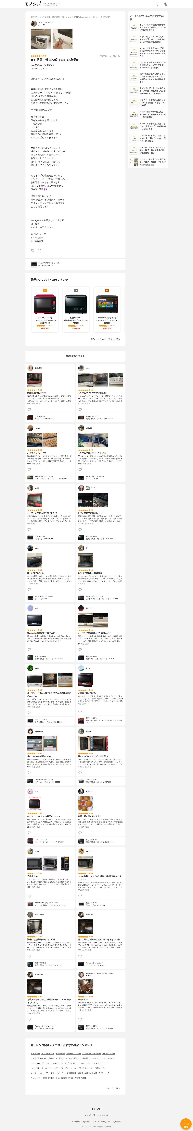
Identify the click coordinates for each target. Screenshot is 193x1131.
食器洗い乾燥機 (90, 1073)
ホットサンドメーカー (97, 1063)
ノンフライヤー (47, 1054)
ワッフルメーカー (86, 1068)
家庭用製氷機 (61, 1078)
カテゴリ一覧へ (113, 1088)
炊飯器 (33, 1058)
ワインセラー (36, 1078)
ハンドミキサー (53, 1063)
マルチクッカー (108, 1054)
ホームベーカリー (52, 1068)
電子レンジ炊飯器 (80, 1058)
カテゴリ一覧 (90, 1115)
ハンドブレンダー (38, 1063)
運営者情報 (76, 1122)
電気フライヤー (65, 1058)
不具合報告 (117, 1122)
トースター (35, 1054)
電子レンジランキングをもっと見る (105, 339)
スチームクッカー (73, 1054)
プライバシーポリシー (101, 1122)
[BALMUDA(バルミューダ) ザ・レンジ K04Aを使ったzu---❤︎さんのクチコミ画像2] (62, 39)
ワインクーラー (104, 1073)
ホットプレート (37, 1068)
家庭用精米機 (48, 1078)
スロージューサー (107, 1058)
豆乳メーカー (100, 1068)
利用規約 (86, 1122)
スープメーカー (37, 1073)
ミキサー (82, 1063)
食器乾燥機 (71, 1073)
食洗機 (80, 1073)
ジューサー (93, 1058)
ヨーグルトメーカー (69, 1068)
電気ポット (53, 1058)
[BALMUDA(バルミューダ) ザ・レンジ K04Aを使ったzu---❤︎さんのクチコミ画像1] (41, 39)
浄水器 (71, 1078)
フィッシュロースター (91, 1054)
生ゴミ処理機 (80, 1078)
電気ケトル (42, 1058)
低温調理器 (60, 1054)
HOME (96, 1109)
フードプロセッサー (69, 1063)
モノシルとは (103, 1115)
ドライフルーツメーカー (55, 1073)
